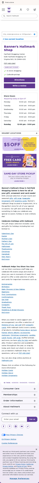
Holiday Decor (7, 373)
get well (18, 325)
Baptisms (5, 292)
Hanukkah (6, 254)
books (9, 338)
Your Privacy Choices (14, 435)
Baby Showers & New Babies (13, 289)
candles (32, 335)
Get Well (5, 299)
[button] (19, 389)
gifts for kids (22, 340)
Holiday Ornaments (9, 375)
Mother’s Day (7, 239)
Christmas (6, 251)
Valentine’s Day (8, 233)
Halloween (6, 246)
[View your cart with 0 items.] (34, 9)
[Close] (36, 449)
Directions (19, 80)
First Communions (9, 294)
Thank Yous (6, 307)
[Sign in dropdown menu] (21, 9)
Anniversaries (7, 284)
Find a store (9, 2)
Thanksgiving (7, 249)
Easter (4, 236)
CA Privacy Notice (9, 439)
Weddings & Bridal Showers (13, 310)
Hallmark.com (7, 360)
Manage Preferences (19, 478)
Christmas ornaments (19, 335)
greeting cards (21, 201)
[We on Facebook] (4, 426)
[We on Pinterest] (10, 426)
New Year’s (6, 257)
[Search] (4, 16)
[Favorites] (28, 9)
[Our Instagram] (16, 426)
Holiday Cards (7, 370)
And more (5, 259)
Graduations (7, 302)
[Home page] (9, 10)
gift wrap (17, 198)
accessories (25, 333)
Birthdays (5, 287)
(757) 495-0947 (9, 63)
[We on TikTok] (28, 426)
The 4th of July (8, 244)
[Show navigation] (3, 9)
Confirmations (7, 297)
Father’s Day (7, 241)
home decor (25, 330)
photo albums (14, 333)
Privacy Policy (20, 464)
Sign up (32, 419)
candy (4, 338)
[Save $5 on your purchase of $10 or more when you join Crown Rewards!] (19, 144)
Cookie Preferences (9, 443)
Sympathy (6, 305)
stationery (6, 335)
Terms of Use (22, 466)
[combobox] (19, 16)
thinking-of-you (8, 325)
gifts (11, 198)
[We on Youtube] (22, 426)
